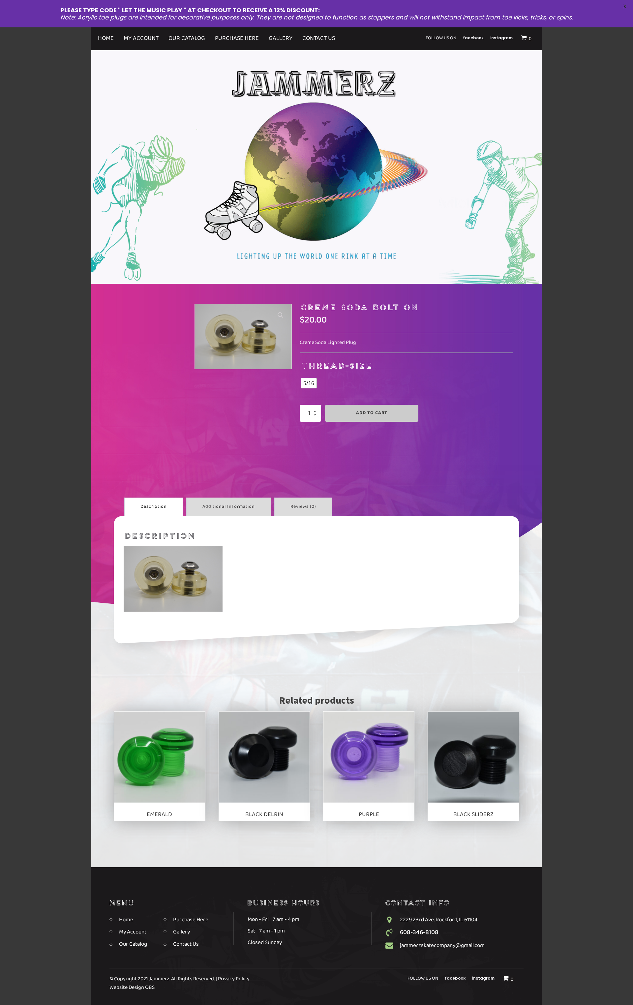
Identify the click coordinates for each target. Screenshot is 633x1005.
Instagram (501, 38)
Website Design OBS (132, 988)
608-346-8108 (419, 932)
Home (106, 38)
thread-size (336, 366)
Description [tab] (153, 506)
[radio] (308, 383)
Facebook (473, 38)
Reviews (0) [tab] (303, 506)
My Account (141, 38)
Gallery (280, 38)
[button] (280, 315)
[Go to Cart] (527, 39)
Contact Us (318, 38)
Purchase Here (237, 38)
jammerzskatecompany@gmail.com (442, 945)
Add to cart (371, 413)
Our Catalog (186, 38)
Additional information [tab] (228, 506)
